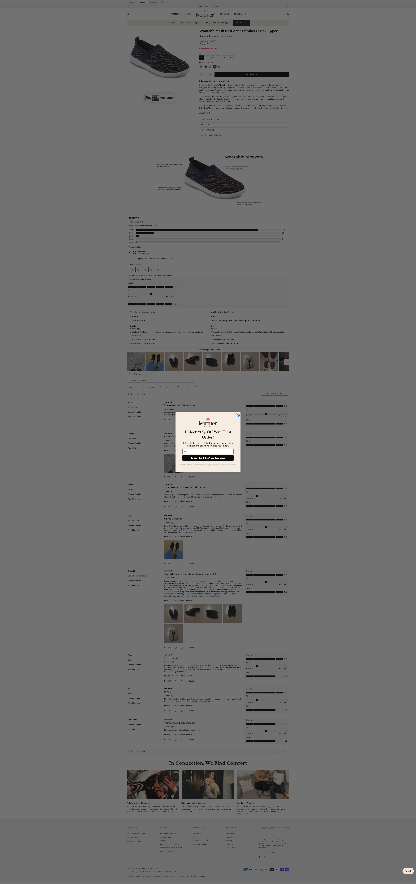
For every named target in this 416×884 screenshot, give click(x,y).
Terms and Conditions (228, 464)
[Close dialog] (238, 415)
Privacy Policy (208, 465)
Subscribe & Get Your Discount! (208, 457)
